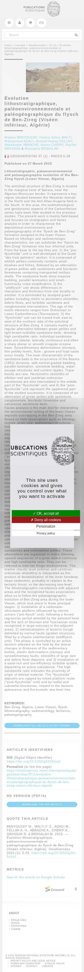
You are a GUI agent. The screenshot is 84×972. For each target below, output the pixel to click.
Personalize (45, 526)
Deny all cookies (47, 520)
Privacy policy (46, 533)
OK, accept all (47, 513)
